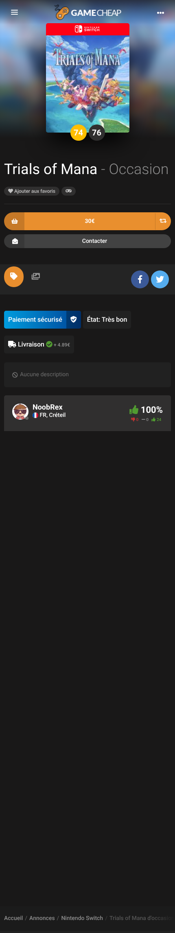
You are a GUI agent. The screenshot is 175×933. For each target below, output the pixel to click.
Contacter (94, 241)
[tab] (14, 276)
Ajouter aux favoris (34, 191)
